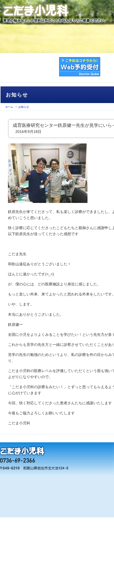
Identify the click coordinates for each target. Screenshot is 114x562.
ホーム (9, 106)
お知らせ (23, 106)
